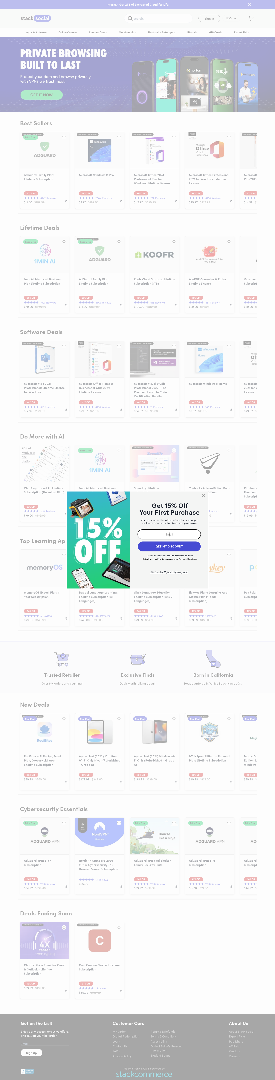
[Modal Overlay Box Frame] (137, 540)
